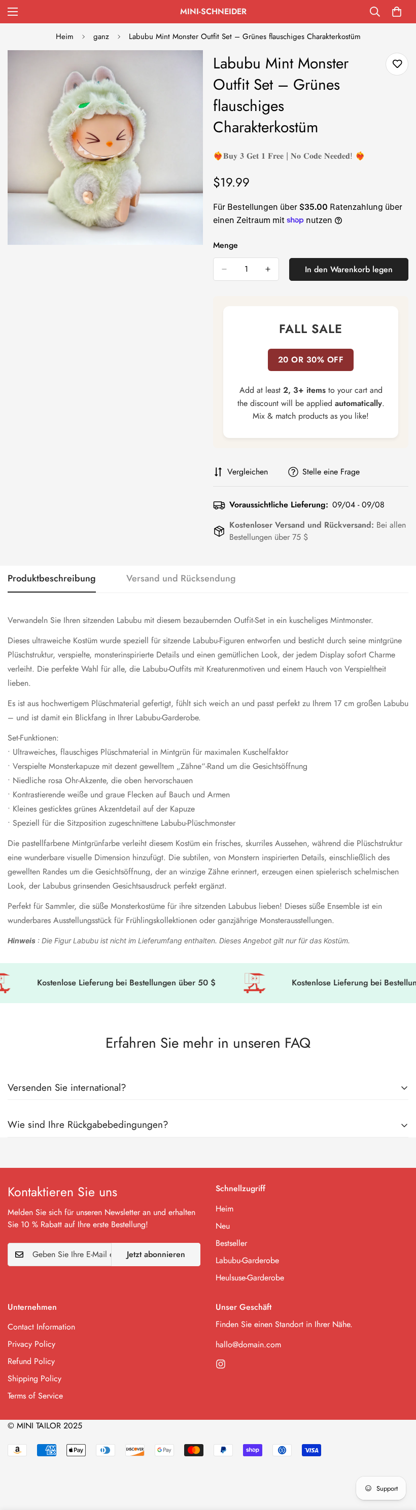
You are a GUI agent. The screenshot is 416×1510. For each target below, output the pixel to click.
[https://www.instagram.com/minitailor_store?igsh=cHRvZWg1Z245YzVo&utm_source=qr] (221, 1364)
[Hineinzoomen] (186, 71)
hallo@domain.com (248, 1344)
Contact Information (41, 1327)
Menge (225, 245)
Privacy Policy (31, 1344)
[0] (396, 11)
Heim (65, 36)
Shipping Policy (34, 1378)
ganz (101, 36)
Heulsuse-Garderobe (250, 1277)
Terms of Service (35, 1396)
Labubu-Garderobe (247, 1260)
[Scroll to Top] (396, 1454)
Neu (223, 1226)
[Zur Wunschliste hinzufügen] (397, 64)
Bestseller (231, 1243)
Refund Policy (31, 1361)
